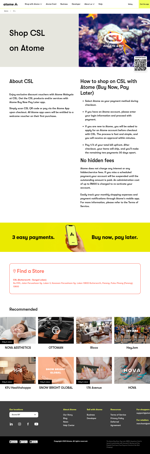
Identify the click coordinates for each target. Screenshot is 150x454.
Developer (76, 4)
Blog (65, 418)
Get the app (144, 4)
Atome (6, 11)
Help (100, 4)
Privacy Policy (117, 418)
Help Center (69, 425)
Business (64, 4)
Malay (130, 4)
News (65, 422)
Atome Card (51, 4)
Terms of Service (118, 415)
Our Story (68, 415)
